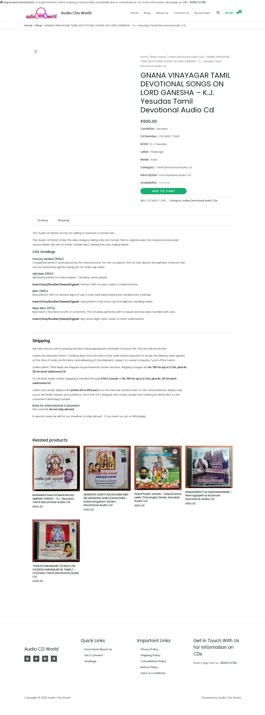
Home (134, 13)
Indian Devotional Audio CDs (186, 57)
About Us (162, 13)
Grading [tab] (42, 220)
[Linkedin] (54, 659)
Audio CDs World (76, 13)
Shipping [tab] (63, 220)
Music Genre (158, 57)
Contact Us (181, 13)
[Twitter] (36, 659)
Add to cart (163, 191)
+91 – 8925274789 (194, 2)
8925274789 (228, 663)
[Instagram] (27, 659)
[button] (218, 13)
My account (202, 13)
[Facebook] (45, 659)
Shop (147, 13)
